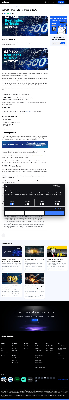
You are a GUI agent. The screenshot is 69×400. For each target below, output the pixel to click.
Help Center (37, 345)
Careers (2, 348)
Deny (15, 213)
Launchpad (14, 360)
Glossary (37, 348)
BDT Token (14, 350)
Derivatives (14, 348)
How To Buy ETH (49, 348)
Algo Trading (26, 345)
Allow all (54, 213)
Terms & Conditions (62, 345)
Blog (2, 350)
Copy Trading (15, 362)
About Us (3, 345)
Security (3, 355)
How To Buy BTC (49, 345)
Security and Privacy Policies (47, 394)
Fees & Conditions (39, 350)
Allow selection (34, 213)
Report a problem (38, 362)
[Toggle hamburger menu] (66, 2)
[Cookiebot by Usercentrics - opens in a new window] (54, 186)
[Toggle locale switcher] (49, 2)
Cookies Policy (61, 358)
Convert (14, 355)
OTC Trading (15, 353)
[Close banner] (63, 185)
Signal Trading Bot (16, 357)
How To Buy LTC (49, 353)
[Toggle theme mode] (45, 2)
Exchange (14, 345)
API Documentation (39, 353)
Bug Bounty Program (39, 355)
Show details (58, 208)
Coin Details (37, 357)
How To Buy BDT (49, 350)
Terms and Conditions (21, 394)
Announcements (4, 353)
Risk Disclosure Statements (32, 394)
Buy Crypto (26, 348)
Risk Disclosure (61, 355)
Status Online (38, 360)
